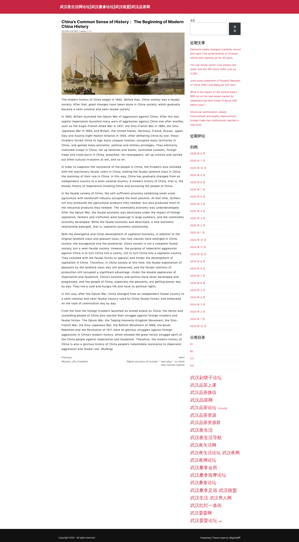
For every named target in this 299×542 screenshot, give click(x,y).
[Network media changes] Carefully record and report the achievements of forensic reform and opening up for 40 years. (215, 53)
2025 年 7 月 (197, 189)
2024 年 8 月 (197, 268)
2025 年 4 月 (197, 211)
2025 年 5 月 (197, 203)
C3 (89, 31)
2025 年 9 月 (197, 175)
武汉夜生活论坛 (205, 452)
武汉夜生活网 (203, 445)
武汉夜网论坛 (203, 460)
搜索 (192, 20)
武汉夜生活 (201, 430)
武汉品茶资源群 (205, 422)
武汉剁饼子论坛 (206, 377)
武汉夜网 (231, 452)
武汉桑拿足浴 (203, 490)
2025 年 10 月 (198, 168)
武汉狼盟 (228, 490)
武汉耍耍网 (201, 513)
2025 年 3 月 (197, 218)
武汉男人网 (221, 497)
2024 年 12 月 (198, 239)
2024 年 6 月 (197, 283)
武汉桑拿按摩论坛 (208, 475)
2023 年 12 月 (198, 326)
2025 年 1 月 (197, 232)
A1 (191, 344)
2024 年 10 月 (198, 254)
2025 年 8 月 (197, 182)
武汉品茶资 (222, 408)
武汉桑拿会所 (203, 467)
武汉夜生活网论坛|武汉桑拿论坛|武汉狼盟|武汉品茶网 (105, 7)
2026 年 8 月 (197, 153)
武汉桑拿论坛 (203, 482)
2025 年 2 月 (197, 225)
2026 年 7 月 (197, 160)
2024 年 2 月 (197, 311)
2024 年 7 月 (197, 275)
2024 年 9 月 (197, 261)
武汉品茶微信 (203, 392)
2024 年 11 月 (198, 247)
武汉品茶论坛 (203, 407)
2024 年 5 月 (197, 290)
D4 (192, 365)
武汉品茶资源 (203, 415)
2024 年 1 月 (197, 318)
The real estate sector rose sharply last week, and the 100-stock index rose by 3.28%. (213, 69)
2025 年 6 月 (197, 196)
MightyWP (235, 537)
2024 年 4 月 (197, 297)
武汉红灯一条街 (206, 505)
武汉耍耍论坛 (203, 520)
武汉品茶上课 (203, 385)
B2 (191, 351)
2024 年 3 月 (197, 304)
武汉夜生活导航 (206, 437)
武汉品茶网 (201, 400)
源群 (220, 522)
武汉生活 (199, 497)
